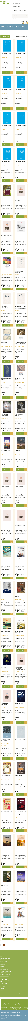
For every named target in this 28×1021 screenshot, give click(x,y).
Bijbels (2, 26)
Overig (3, 988)
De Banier (2, 964)
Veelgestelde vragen (5, 971)
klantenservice (17, 20)
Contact (2, 956)
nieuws (21, 10)
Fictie (17, 26)
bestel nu (6, 72)
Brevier (2, 968)
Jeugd (23, 26)
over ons (16, 10)
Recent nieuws (4, 969)
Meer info (2, 1018)
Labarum (2, 966)
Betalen (2, 960)
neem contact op (4, 976)
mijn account (17, 18)
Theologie (10, 26)
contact (26, 10)
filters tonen (6, 36)
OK (27, 1015)
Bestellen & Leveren (5, 958)
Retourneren (3, 961)
